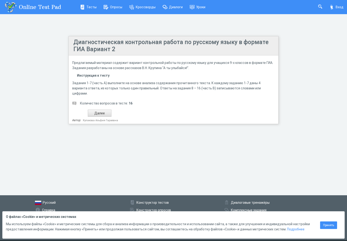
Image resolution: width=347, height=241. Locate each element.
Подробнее (296, 229)
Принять (328, 225)
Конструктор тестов (152, 202)
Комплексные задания (249, 210)
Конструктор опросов (153, 210)
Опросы (116, 7)
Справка (48, 210)
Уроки (200, 7)
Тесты (91, 7)
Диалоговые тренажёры (250, 202)
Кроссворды (146, 7)
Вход (339, 7)
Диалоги (176, 7)
